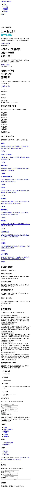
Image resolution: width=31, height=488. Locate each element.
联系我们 (5, 11)
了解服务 (3, 86)
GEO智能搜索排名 (8, 443)
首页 (4, 4)
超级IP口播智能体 (8, 429)
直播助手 (5, 434)
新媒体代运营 (6, 444)
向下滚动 (7, 86)
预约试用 (3, 43)
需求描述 (3, 411)
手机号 (2, 408)
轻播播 (5, 432)
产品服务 (5, 6)
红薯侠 (5, 427)
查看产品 (7, 64)
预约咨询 (3, 14)
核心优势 (5, 8)
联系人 (2, 406)
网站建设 (5, 451)
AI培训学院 (6, 454)
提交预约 (3, 412)
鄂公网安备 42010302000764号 (13, 459)
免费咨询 (7, 43)
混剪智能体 (6, 431)
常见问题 (5, 9)
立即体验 (3, 64)
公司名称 (3, 404)
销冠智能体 (6, 436)
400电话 (5, 453)
